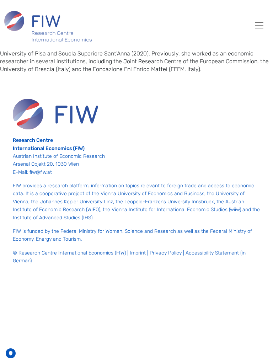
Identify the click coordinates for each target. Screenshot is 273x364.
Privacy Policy (166, 253)
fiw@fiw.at (41, 172)
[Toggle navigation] (259, 25)
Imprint (138, 253)
